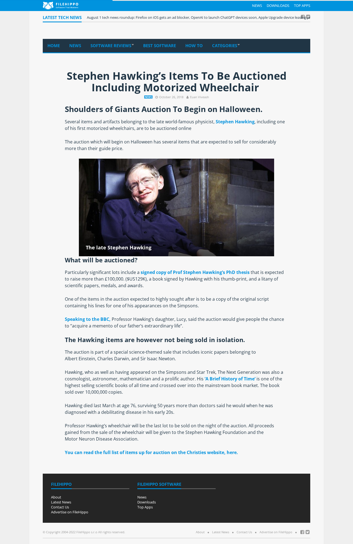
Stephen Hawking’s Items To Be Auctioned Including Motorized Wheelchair (177, 81)
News (257, 5)
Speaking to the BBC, (88, 319)
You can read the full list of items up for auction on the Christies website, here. (151, 452)
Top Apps (302, 5)
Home (53, 45)
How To (194, 45)
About (56, 497)
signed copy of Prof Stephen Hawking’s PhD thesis (195, 272)
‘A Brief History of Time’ (230, 379)
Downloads (278, 5)
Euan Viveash (199, 97)
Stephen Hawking (235, 122)
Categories (224, 45)
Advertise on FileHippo (69, 512)
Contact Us (60, 507)
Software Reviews (110, 45)
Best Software (159, 45)
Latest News (61, 502)
